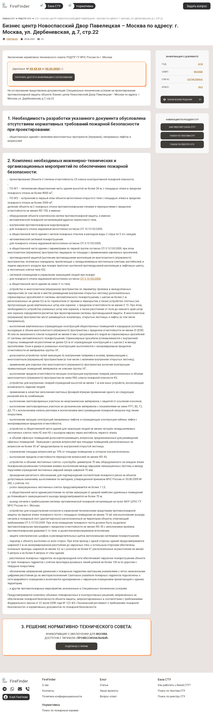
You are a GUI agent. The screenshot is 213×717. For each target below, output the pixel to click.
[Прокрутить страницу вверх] (144, 669)
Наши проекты (109, 690)
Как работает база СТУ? (182, 127)
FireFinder (12, 39)
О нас (45, 685)
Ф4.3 (200, 87)
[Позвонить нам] (27, 689)
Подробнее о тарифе (76, 646)
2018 (200, 64)
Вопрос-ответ (108, 696)
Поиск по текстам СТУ (182, 135)
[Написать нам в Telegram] (4, 689)
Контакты (48, 690)
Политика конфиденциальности (62, 696)
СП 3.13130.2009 (90, 278)
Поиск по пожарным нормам (60, 710)
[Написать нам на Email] (20, 689)
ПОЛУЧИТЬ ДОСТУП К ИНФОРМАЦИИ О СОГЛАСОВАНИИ (43, 77)
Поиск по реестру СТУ (182, 144)
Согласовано (195, 79)
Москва (198, 71)
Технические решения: (184, 99)
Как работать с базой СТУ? (174, 685)
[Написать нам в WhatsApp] (12, 689)
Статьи (104, 685)
